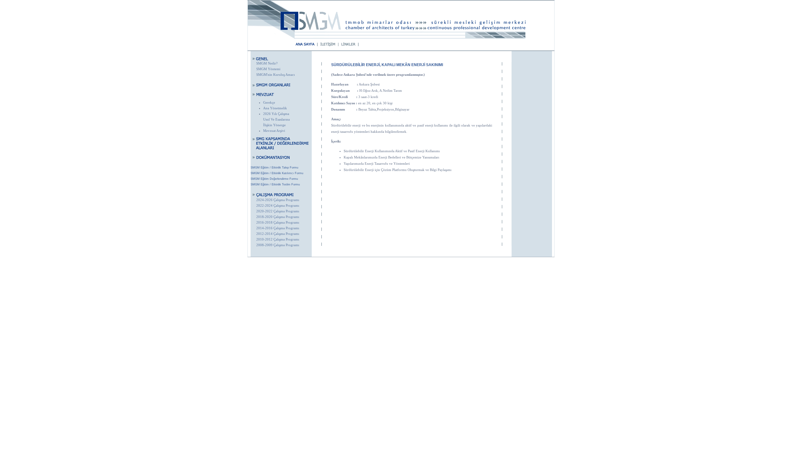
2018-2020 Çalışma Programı (277, 217)
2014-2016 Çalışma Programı (277, 228)
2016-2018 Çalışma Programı (277, 222)
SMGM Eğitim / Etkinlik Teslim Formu (275, 184)
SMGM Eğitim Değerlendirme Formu (274, 178)
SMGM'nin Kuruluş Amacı (275, 74)
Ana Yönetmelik (275, 108)
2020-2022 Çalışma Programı (277, 211)
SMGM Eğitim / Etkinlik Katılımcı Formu (277, 173)
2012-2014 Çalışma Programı (277, 234)
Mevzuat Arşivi (274, 130)
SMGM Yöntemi (268, 69)
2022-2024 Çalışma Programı (277, 205)
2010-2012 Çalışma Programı (277, 239)
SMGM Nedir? (267, 63)
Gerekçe (269, 102)
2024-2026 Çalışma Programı (277, 200)
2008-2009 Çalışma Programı (277, 245)
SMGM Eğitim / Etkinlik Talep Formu (274, 167)
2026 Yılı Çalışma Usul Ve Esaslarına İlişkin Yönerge (276, 119)
